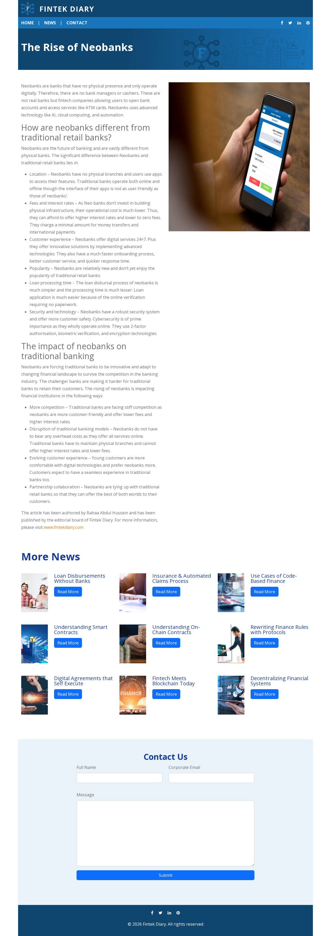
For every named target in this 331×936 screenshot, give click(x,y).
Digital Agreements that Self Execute (83, 681)
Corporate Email (184, 767)
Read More (68, 592)
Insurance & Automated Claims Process (181, 578)
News (50, 23)
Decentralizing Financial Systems (279, 681)
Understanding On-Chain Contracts (176, 629)
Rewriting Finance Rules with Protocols (280, 629)
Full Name (86, 767)
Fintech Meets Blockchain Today (173, 681)
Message (85, 795)
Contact (76, 23)
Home (27, 23)
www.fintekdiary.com (63, 527)
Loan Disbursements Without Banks (79, 578)
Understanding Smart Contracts (81, 629)
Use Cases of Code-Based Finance (274, 578)
